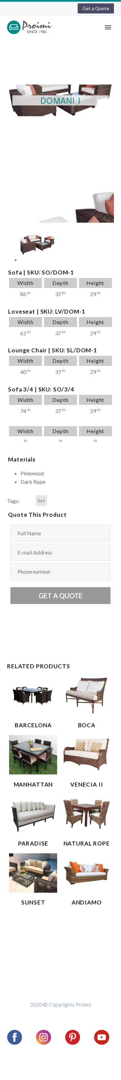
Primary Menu (108, 27)
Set (41, 500)
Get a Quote (95, 8)
